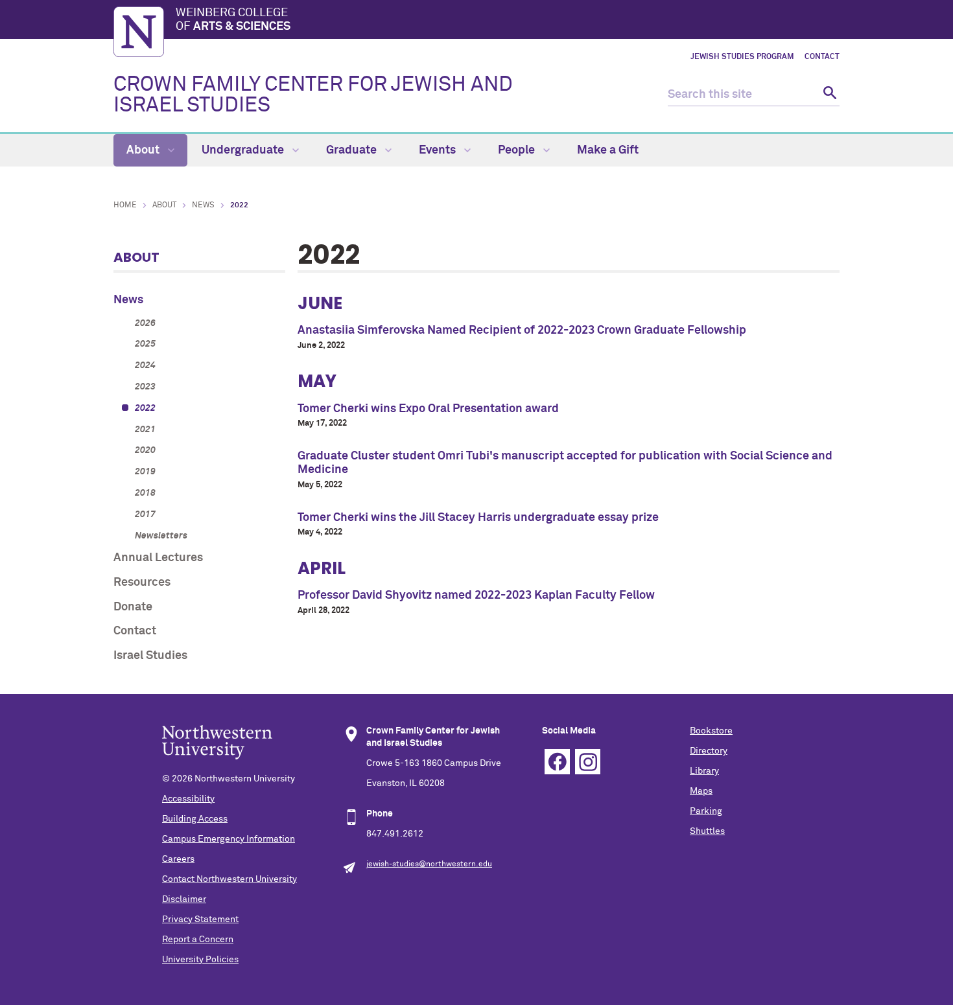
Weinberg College (233, 20)
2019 (145, 471)
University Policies (200, 959)
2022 (145, 408)
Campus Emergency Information (228, 839)
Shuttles (707, 831)
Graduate (352, 150)
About (144, 150)
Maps (701, 791)
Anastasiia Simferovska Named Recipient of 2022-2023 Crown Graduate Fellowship (522, 330)
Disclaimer (184, 899)
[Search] (828, 95)
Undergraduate (244, 150)
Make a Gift (608, 150)
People (517, 150)
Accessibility (188, 798)
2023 (145, 386)
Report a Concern (197, 939)
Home (125, 205)
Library (704, 771)
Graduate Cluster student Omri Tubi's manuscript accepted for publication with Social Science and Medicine (565, 463)
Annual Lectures (158, 558)
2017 (145, 514)
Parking (706, 811)
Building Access (195, 819)
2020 (145, 450)
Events (438, 150)
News (203, 205)
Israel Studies (150, 656)
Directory (708, 751)
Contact (822, 57)
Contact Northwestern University (229, 879)
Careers (178, 859)
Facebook (557, 761)
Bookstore (711, 730)
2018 (145, 493)
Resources (142, 582)
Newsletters (161, 535)
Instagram (587, 761)
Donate (132, 607)
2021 (145, 429)
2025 (145, 344)
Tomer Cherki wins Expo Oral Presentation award (428, 409)
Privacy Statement (200, 919)
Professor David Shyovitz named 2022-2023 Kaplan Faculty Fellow (476, 595)
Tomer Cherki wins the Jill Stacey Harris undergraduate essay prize (478, 518)
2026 (145, 323)
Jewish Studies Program (742, 57)
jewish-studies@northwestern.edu (429, 864)
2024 (145, 365)
